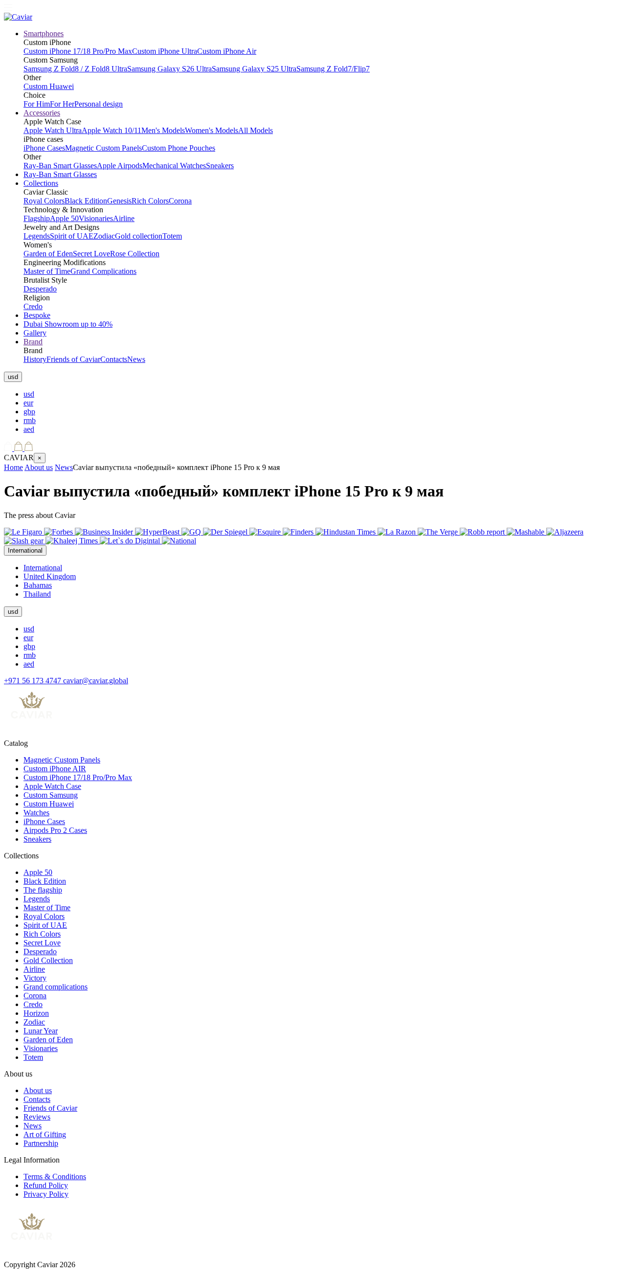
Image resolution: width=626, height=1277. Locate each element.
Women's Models (211, 130)
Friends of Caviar (73, 359)
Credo (33, 306)
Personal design (98, 104)
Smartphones (43, 33)
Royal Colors (44, 201)
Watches (36, 812)
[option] (322, 394)
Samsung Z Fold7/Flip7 (333, 69)
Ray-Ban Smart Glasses (60, 165)
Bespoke (36, 315)
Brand (33, 341)
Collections (40, 183)
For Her (62, 104)
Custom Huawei (48, 86)
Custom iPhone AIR (54, 768)
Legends (36, 236)
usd (28, 394)
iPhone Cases (44, 148)
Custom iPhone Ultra (164, 51)
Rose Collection (134, 253)
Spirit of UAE (71, 236)
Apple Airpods (119, 165)
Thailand (37, 594)
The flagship (42, 890)
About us (38, 467)
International (42, 567)
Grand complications (55, 987)
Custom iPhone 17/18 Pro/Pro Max (77, 51)
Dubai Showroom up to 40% (67, 324)
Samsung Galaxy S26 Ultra (169, 69)
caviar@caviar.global (95, 680)
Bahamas (37, 585)
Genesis (119, 201)
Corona (180, 201)
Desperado (40, 289)
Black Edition (86, 201)
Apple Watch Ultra (52, 130)
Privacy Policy (45, 1194)
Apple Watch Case (52, 786)
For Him (36, 104)
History (34, 359)
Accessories (41, 113)
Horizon (36, 1013)
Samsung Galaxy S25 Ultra (254, 69)
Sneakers (220, 165)
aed (28, 429)
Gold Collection (48, 960)
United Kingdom (49, 576)
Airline (123, 218)
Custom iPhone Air (226, 51)
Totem (172, 236)
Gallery (34, 333)
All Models (255, 130)
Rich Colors (150, 201)
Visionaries (96, 218)
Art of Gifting (44, 1134)
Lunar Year (40, 1031)
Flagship (36, 218)
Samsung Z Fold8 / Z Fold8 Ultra (75, 69)
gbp (29, 411)
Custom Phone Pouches (178, 148)
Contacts (113, 359)
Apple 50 (64, 218)
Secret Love (91, 253)
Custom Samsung (50, 795)
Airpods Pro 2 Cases (55, 830)
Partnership (40, 1143)
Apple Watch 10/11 (111, 130)
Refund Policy (45, 1185)
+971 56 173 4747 (33, 680)
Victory (34, 978)
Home (13, 467)
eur (28, 403)
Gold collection (138, 236)
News (136, 359)
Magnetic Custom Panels (103, 148)
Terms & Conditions (54, 1176)
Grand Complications (103, 271)
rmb (29, 420)
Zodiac (104, 236)
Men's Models (163, 130)
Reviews (36, 1117)
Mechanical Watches (174, 165)
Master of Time (46, 271)
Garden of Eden (48, 253)
